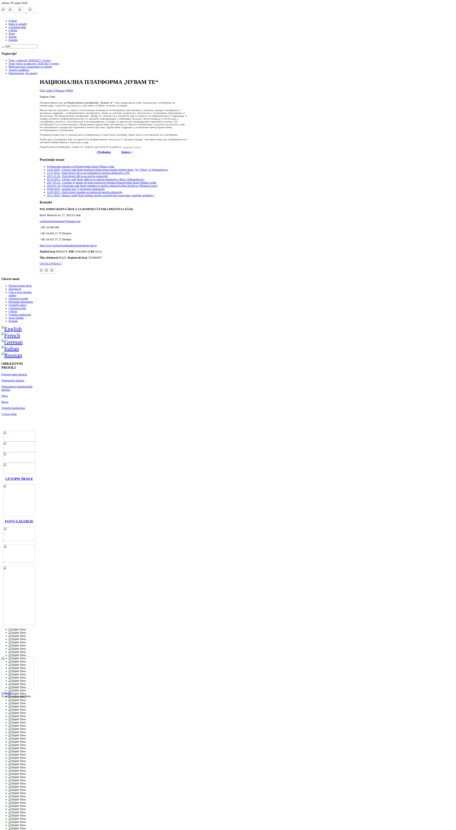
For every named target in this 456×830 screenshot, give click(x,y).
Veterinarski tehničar (12, 380)
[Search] (2, 47)
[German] (12, 342)
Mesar (4, 402)
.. (21, 11)
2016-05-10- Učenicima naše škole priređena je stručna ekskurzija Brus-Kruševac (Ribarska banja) (102, 185)
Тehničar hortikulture (13, 408)
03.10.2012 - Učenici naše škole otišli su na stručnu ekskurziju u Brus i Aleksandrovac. (96, 179)
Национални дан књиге (23, 73)
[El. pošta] (46, 90)
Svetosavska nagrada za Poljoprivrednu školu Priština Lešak (80, 166)
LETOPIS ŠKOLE (19, 479)
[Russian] (11, 355)
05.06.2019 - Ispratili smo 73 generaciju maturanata (76, 189)
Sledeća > (127, 152)
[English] (11, 328)
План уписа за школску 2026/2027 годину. (34, 63)
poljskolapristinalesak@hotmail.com (60, 221)
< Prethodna (103, 152)
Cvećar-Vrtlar (9, 414)
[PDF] (69, 90)
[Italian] (10, 348)
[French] (10, 335)
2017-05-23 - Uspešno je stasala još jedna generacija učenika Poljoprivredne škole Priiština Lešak (101, 182)
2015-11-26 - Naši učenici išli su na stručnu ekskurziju (77, 176)
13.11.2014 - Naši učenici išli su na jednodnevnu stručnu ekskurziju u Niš (88, 172)
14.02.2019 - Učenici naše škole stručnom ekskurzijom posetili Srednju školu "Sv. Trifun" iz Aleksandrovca (107, 169)
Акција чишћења (19, 69)
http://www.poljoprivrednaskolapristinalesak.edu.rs (68, 245)
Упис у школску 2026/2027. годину (30, 60)
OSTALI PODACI (50, 263)
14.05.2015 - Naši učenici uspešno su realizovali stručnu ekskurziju (84, 192)
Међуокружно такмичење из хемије (30, 66)
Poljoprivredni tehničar (14, 374)
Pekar (4, 395)
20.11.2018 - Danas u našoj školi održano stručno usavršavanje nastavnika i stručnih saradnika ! (100, 195)
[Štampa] (58, 90)
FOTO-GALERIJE (19, 521)
